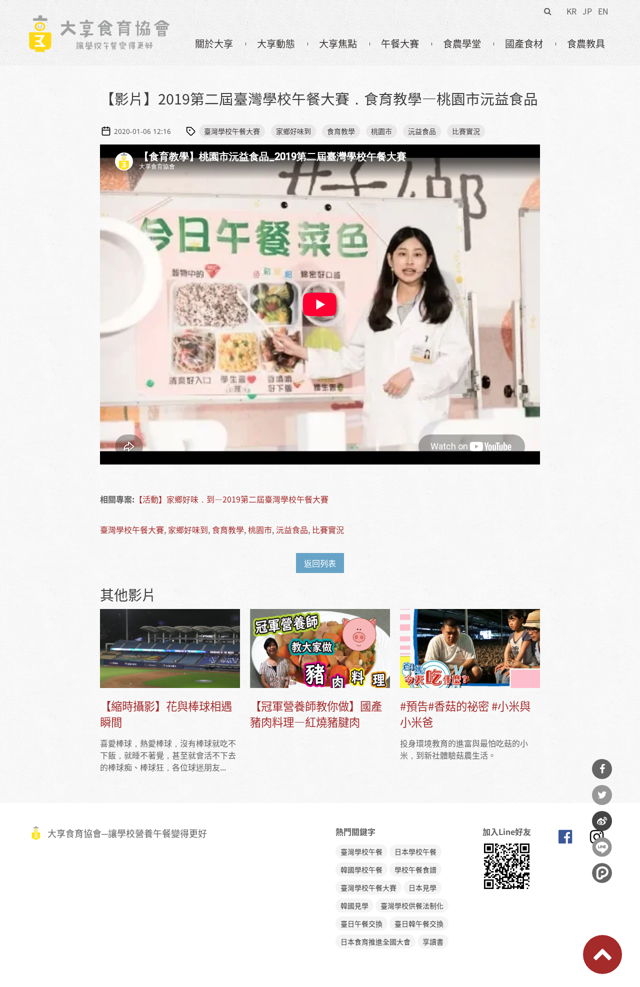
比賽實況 (466, 131)
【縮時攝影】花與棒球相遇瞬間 (166, 714)
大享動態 (276, 43)
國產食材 (524, 43)
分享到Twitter (602, 795)
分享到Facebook (602, 769)
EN (603, 11)
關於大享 (214, 43)
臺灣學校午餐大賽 (232, 131)
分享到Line (602, 847)
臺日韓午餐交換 (419, 923)
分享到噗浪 (602, 873)
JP (587, 11)
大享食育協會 (565, 839)
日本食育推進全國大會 (375, 941)
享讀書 (433, 941)
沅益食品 (422, 131)
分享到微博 (602, 821)
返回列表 (320, 563)
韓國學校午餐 (361, 869)
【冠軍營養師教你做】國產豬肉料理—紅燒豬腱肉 (316, 714)
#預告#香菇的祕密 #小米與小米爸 (465, 714)
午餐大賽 (400, 43)
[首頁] (99, 20)
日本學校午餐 (415, 851)
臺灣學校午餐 (361, 851)
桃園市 (381, 131)
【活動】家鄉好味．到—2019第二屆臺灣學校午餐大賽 (231, 499)
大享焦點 (338, 43)
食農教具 (586, 43)
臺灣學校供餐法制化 (412, 905)
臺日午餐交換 (361, 923)
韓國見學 (354, 905)
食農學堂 (462, 43)
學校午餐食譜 (415, 869)
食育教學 (341, 131)
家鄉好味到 (293, 131)
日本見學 (422, 887)
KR (571, 11)
